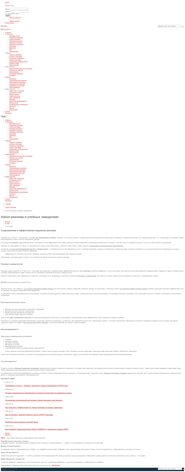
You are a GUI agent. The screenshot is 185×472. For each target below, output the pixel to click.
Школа (11, 195)
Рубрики (8, 140)
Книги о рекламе (15, 147)
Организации (14, 159)
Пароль (7, 11)
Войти (7, 2)
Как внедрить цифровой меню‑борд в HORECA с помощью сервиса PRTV (37, 429)
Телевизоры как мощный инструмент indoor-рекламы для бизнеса (33, 400)
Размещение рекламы (17, 171)
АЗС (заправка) (14, 185)
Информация (10, 154)
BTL (10, 137)
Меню (3, 116)
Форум (7, 199)
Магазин (12, 187)
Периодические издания (18, 168)
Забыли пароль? (15, 17)
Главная (8, 120)
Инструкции (13, 197)
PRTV (3, 438)
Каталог (8, 164)
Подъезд (12, 194)
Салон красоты (14, 183)
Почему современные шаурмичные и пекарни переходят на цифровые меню (38, 393)
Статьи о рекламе (15, 144)
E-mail (7, 223)
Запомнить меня (13, 13)
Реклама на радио (15, 128)
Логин (7, 9)
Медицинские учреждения (18, 192)
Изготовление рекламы (17, 170)
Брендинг (12, 135)
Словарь (12, 163)
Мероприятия (14, 152)
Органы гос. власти (16, 158)
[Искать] (183, 26)
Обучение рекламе (16, 161)
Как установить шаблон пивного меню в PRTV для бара (29, 415)
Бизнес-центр (14, 182)
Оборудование (14, 175)
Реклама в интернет (16, 132)
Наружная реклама (16, 125)
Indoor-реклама (14, 127)
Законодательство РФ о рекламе (20, 156)
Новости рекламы (15, 142)
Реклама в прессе (15, 130)
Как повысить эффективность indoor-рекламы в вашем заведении (34, 408)
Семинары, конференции (18, 149)
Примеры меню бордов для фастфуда (21, 422)
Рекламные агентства (17, 173)
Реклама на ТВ (14, 123)
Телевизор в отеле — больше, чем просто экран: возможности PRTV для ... (37, 386)
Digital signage (10, 176)
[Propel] (4, 26)
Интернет (12, 166)
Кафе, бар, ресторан (16, 178)
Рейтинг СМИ (14, 151)
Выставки (12, 134)
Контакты (8, 200)
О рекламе (9, 122)
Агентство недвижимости (18, 188)
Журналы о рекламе (16, 146)
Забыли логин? (14, 21)
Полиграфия (13, 139)
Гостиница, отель (15, 180)
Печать (7, 221)
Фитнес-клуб (13, 190)
